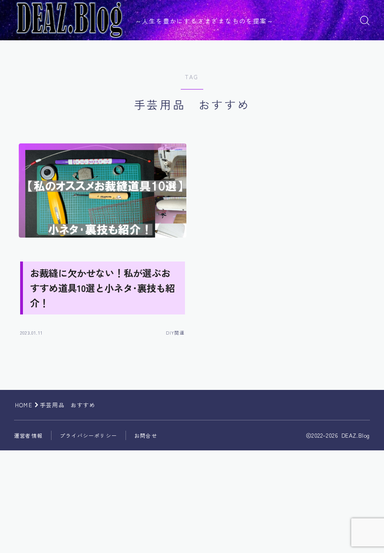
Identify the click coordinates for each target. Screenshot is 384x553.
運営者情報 (28, 435)
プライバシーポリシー (88, 435)
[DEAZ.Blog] (69, 20)
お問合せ (145, 435)
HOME (23, 405)
